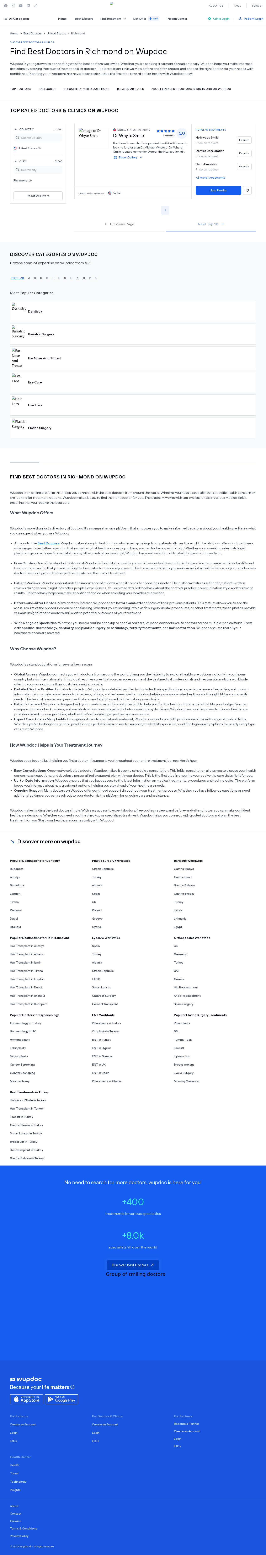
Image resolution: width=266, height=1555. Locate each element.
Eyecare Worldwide (106, 938)
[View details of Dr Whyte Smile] (94, 138)
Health (14, 1465)
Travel (14, 1473)
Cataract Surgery (104, 996)
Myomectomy (19, 1081)
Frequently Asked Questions (87, 88)
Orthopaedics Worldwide (192, 938)
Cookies (15, 1521)
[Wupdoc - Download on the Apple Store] (26, 1399)
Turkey (96, 877)
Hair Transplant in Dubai (26, 987)
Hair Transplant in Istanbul (27, 996)
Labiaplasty (18, 1048)
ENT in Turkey (101, 1040)
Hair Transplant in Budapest (29, 1004)
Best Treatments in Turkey (29, 1092)
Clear (59, 128)
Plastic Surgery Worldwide (111, 861)
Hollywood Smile (207, 137)
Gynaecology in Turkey (25, 1023)
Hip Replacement (186, 987)
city (41, 161)
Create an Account (23, 1424)
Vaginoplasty (19, 1056)
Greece (97, 918)
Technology (18, 1481)
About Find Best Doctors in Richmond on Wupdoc (191, 88)
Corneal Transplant (105, 1004)
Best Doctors (84, 19)
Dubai (14, 918)
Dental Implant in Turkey (26, 1150)
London (15, 894)
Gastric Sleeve (184, 869)
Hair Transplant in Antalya (27, 946)
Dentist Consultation (210, 151)
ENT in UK (99, 1064)
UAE (177, 971)
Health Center (177, 19)
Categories (47, 88)
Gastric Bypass (184, 894)
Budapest (16, 869)
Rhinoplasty (182, 1023)
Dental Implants (206, 164)
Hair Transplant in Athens (27, 954)
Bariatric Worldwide (188, 861)
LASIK (96, 979)
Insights (15, 1490)
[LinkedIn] (28, 5)
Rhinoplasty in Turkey (106, 1023)
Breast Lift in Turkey (23, 1142)
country (41, 129)
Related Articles (130, 88)
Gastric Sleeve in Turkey (26, 1125)
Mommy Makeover (187, 1081)
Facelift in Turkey (21, 1117)
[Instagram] (13, 5)
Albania (97, 885)
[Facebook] (5, 5)
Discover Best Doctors (130, 1265)
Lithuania (180, 918)
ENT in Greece (102, 1056)
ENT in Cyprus (101, 1048)
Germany (180, 954)
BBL (176, 1031)
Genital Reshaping (22, 1073)
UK (94, 902)
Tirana (14, 902)
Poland (97, 910)
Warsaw (15, 910)
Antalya (15, 877)
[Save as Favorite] (247, 190)
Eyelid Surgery (183, 1073)
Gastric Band (183, 877)
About (14, 1506)
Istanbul (15, 927)
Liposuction (182, 1056)
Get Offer (145, 19)
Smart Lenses (101, 987)
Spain (96, 894)
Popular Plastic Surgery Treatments (200, 1015)
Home (62, 19)
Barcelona (17, 885)
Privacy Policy (19, 1536)
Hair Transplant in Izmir (25, 962)
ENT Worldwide (103, 1015)
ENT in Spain (100, 1073)
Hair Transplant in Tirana (26, 971)
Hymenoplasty (20, 1040)
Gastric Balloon (184, 885)
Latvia (178, 910)
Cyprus (97, 927)
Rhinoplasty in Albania (107, 1081)
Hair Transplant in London (27, 979)
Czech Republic (103, 869)
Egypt (178, 927)
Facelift (179, 1048)
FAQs (13, 1441)
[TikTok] (35, 5)
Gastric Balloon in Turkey (27, 1158)
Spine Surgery (183, 1004)
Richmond (23, 180)
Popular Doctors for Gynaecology (34, 1015)
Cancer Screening (22, 1064)
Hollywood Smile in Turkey (28, 1100)
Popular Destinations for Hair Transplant (39, 938)
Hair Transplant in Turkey (26, 1108)
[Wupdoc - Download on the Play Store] (61, 1399)
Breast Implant (184, 1064)
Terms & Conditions (23, 1528)
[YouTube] (20, 5)
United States (29, 148)
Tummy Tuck (183, 1040)
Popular (17, 278)
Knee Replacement (187, 996)
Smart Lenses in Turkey (26, 1133)
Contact (15, 1513)
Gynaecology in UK (23, 1031)
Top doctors (20, 88)
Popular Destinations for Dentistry (35, 861)
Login (13, 1433)
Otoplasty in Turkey (105, 1031)
